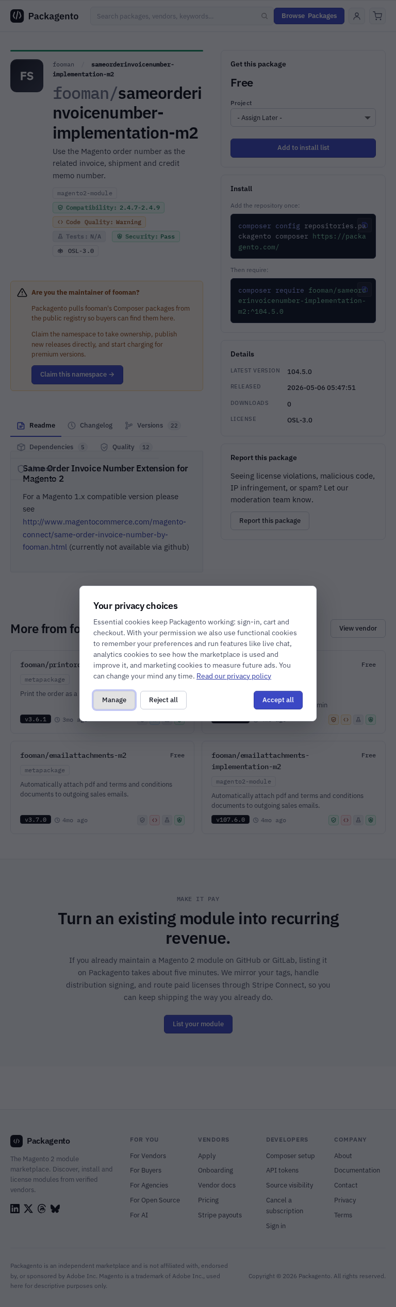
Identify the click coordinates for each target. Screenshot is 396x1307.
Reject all (163, 699)
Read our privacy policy (233, 676)
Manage (114, 699)
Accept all (278, 699)
